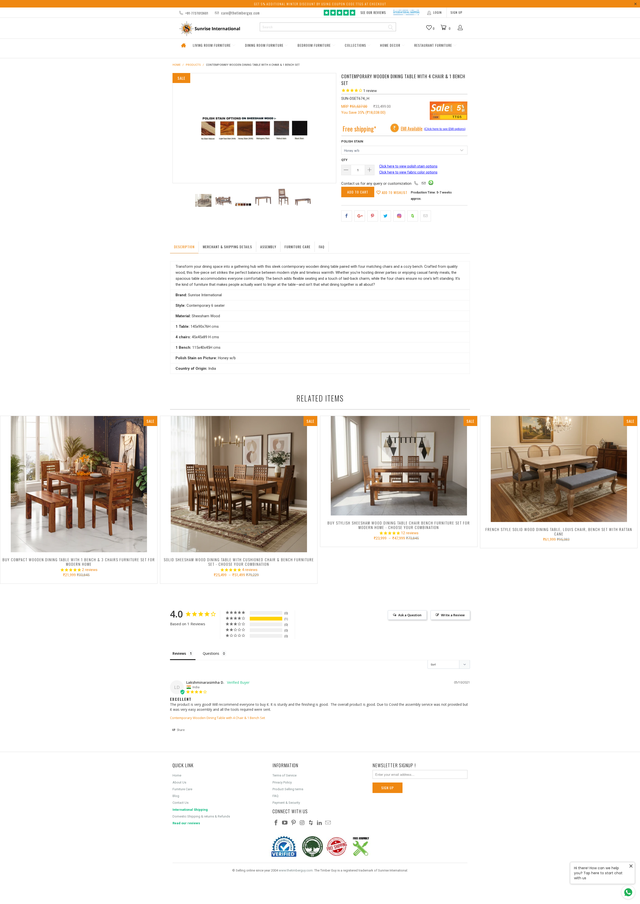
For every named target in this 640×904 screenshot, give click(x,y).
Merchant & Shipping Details (227, 246)
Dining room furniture (264, 45)
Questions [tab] (211, 653)
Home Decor (390, 45)
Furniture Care (297, 246)
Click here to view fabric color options (408, 172)
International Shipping (190, 810)
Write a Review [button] (453, 615)
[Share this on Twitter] (385, 216)
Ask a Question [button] (410, 615)
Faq (321, 246)
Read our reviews (186, 823)
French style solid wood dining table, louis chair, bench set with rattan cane (558, 469)
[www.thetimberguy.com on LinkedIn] (319, 823)
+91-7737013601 (197, 13)
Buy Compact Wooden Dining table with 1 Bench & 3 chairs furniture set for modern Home (78, 484)
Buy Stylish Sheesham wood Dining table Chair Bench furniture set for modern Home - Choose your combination (398, 466)
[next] (327, 128)
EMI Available (411, 128)
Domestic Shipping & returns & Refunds (201, 816)
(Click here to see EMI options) (445, 129)
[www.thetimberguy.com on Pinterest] (293, 823)
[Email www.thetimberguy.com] (328, 823)
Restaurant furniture (433, 45)
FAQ (275, 796)
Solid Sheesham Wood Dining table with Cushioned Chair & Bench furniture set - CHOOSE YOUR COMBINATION (238, 484)
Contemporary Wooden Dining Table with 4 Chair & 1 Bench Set (217, 718)
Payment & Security (286, 802)
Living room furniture (212, 45)
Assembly (268, 246)
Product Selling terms (287, 789)
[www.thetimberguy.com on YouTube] (285, 823)
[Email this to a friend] (425, 216)
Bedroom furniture (315, 45)
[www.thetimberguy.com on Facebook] (276, 823)
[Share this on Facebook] (346, 216)
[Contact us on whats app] (430, 184)
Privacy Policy (282, 782)
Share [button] (180, 730)
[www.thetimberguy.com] (214, 28)
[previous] (181, 128)
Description (184, 246)
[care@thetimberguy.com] (423, 183)
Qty (344, 160)
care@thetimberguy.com (240, 13)
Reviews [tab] (179, 653)
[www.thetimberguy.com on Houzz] (311, 823)
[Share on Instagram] (399, 216)
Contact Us (180, 802)
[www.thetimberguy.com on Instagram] (302, 823)
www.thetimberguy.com (296, 870)
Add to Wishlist (394, 192)
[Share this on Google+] (359, 216)
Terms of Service (284, 775)
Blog (175, 796)
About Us (179, 782)
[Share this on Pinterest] (372, 216)
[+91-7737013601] (416, 183)
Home (183, 45)
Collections (356, 45)
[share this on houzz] (412, 216)
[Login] (460, 28)
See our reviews (373, 12)
